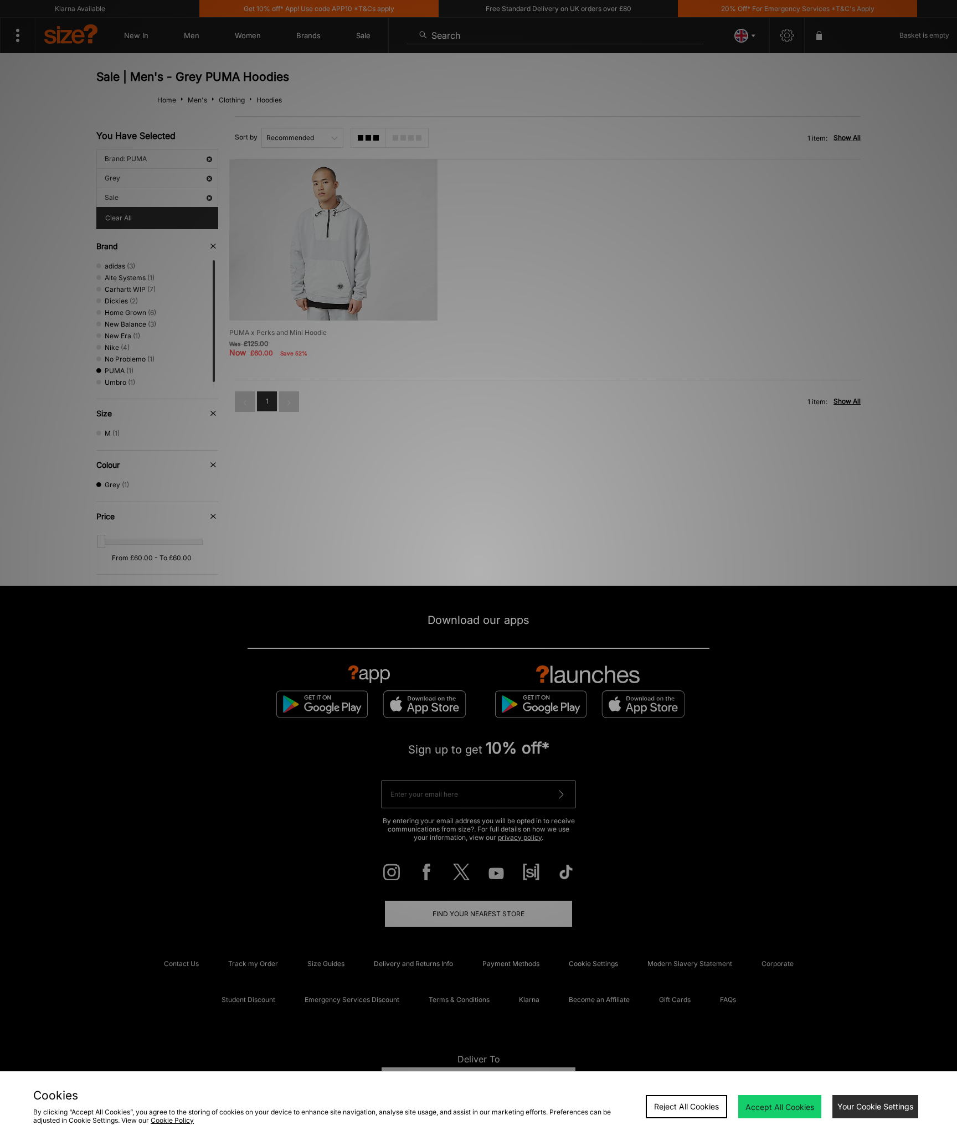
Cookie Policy (172, 1120)
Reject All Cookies (686, 1106)
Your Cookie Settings (875, 1106)
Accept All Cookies (779, 1107)
